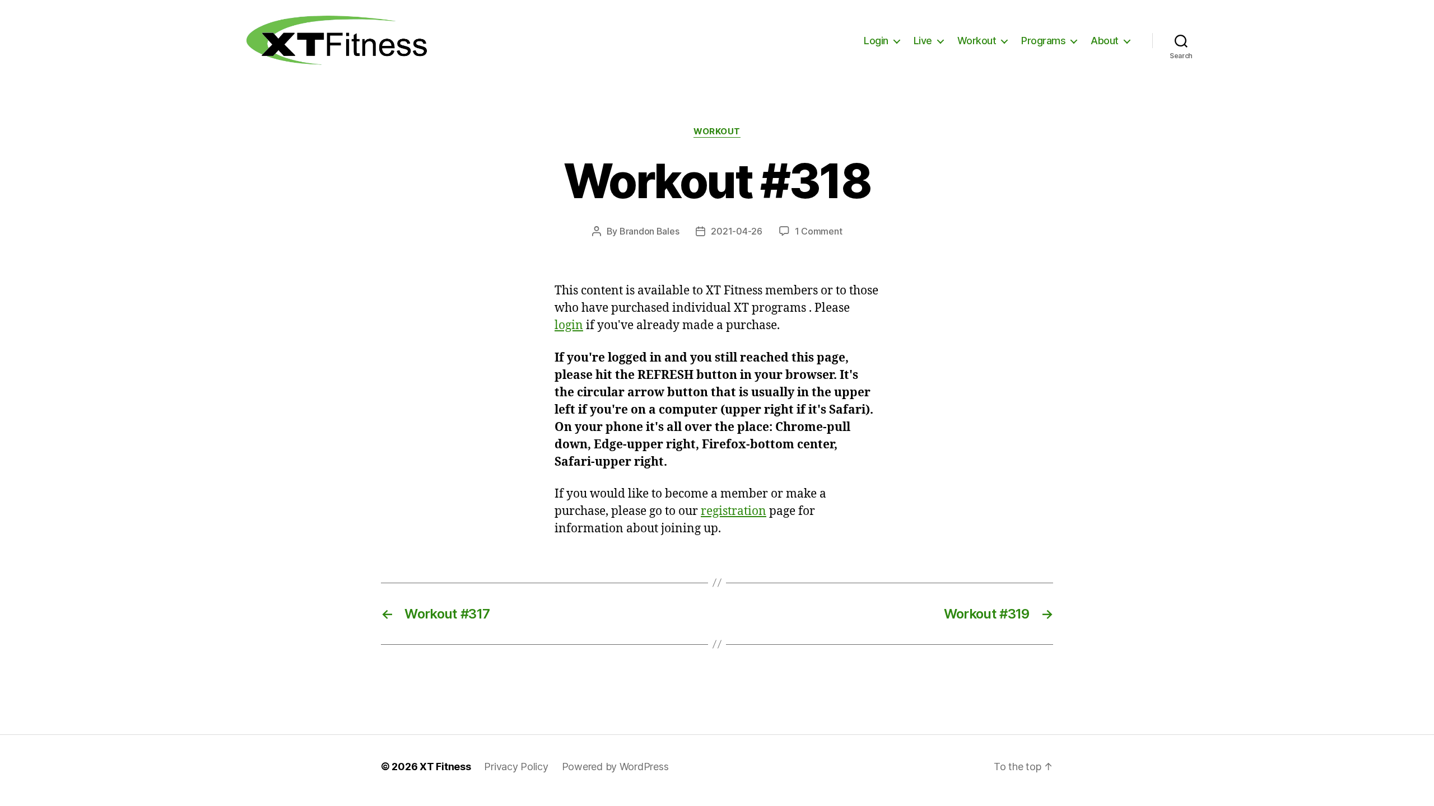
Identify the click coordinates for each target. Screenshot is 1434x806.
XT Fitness (445, 766)
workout (717, 131)
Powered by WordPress (615, 766)
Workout (977, 40)
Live (923, 40)
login (569, 325)
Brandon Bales (649, 231)
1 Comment (818, 231)
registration (733, 511)
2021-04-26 (736, 231)
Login (876, 40)
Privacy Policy (516, 766)
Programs (1043, 40)
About (1105, 40)
